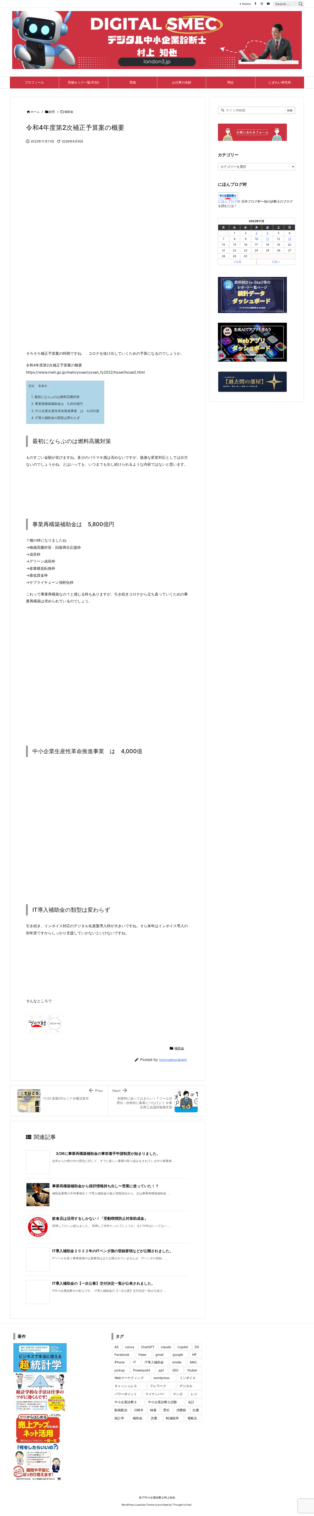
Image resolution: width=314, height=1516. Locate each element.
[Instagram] (262, 3)
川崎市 (138, 1410)
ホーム (35, 111)
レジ (194, 1394)
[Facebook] (255, 3)
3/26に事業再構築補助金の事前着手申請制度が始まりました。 (106, 1153)
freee (142, 1354)
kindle (176, 1362)
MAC (193, 1362)
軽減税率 (172, 1418)
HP (194, 1354)
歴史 (166, 1410)
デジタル (186, 1386)
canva (129, 1347)
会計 (191, 1402)
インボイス (188, 1378)
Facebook (121, 1354)
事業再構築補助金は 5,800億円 (57, 404)
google (178, 1354)
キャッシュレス (125, 1386)
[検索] (300, 4)
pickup (119, 1370)
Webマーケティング (129, 1378)
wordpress (161, 1378)
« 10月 (237, 262)
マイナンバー (155, 1394)
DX (197, 1347)
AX (116, 1347)
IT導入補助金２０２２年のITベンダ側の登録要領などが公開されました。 (112, 1251)
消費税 (181, 1410)
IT (134, 1362)
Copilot (182, 1347)
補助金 (68, 111)
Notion (246, 4)
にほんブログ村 (229, 201)
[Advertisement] (107, 311)
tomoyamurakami (173, 1059)
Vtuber (192, 1370)
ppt (161, 1370)
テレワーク (158, 1386)
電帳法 (192, 1418)
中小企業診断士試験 (162, 1402)
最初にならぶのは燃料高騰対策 (55, 397)
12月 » (276, 262)
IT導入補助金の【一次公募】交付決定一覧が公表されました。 (103, 1283)
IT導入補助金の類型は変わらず (55, 418)
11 (267, 239)
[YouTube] (268, 3)
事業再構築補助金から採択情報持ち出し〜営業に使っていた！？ (105, 1186)
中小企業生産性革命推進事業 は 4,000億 (65, 411)
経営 (52, 111)
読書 (154, 1418)
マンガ (178, 1394)
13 (289, 239)
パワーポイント (125, 1394)
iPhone (119, 1362)
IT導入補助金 (154, 1362)
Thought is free (182, 1504)
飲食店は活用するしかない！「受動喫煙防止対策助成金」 (100, 1218)
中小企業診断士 (125, 1402)
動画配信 (120, 1410)
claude (166, 1347)
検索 (153, 1410)
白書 (196, 1410)
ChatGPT (147, 1347)
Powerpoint (141, 1370)
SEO (175, 1370)
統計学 (119, 1418)
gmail (159, 1354)
